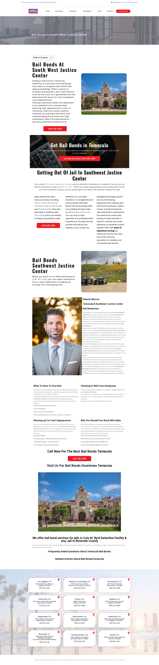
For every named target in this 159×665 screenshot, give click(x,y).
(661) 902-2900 (39, 279)
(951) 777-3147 (66, 187)
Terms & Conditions (119, 660)
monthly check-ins (117, 390)
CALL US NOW (123, 11)
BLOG (99, 11)
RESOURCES (87, 11)
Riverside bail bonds (80, 212)
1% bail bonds (45, 209)
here (61, 545)
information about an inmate (58, 184)
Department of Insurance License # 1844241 (94, 660)
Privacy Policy (109, 660)
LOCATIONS (58, 11)
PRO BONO (72, 11)
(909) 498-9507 (79, 588)
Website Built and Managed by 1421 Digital (69, 660)
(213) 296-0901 (44, 588)
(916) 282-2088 (114, 588)
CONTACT (110, 11)
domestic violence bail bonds (48, 206)
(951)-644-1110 (44, 642)
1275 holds (39, 215)
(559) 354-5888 (79, 606)
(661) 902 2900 (44, 623)
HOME (48, 11)
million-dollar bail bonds (45, 203)
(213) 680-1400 (114, 623)
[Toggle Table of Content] (50, 57)
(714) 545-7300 (44, 606)
